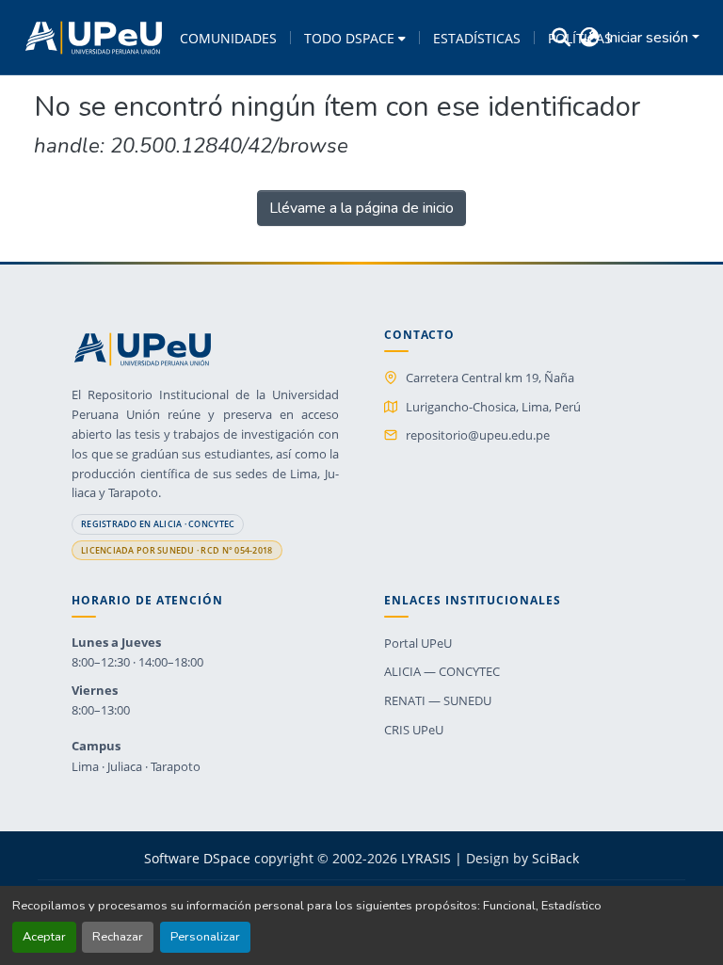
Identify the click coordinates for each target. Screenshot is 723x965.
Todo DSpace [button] (349, 38)
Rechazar (117, 936)
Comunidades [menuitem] (228, 38)
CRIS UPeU (413, 729)
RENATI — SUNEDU (437, 700)
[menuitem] (355, 37)
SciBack (555, 858)
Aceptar (44, 936)
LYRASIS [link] (426, 858)
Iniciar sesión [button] (649, 37)
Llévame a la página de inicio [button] (361, 208)
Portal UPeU (418, 643)
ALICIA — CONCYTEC (442, 671)
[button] (94, 37)
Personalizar (205, 936)
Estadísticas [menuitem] (477, 38)
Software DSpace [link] (197, 858)
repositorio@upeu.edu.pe (478, 434)
